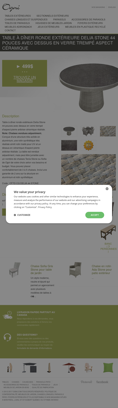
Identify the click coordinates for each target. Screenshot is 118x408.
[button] (22, 215)
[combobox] (107, 188)
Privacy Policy (45, 207)
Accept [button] (95, 215)
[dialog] (59, 204)
